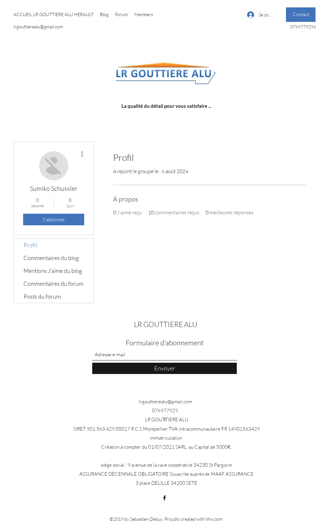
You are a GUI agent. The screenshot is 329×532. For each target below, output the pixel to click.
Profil (30, 244)
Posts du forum (42, 296)
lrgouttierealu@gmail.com (38, 26)
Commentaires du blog (51, 257)
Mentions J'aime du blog (52, 270)
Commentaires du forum (53, 283)
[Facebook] (164, 498)
